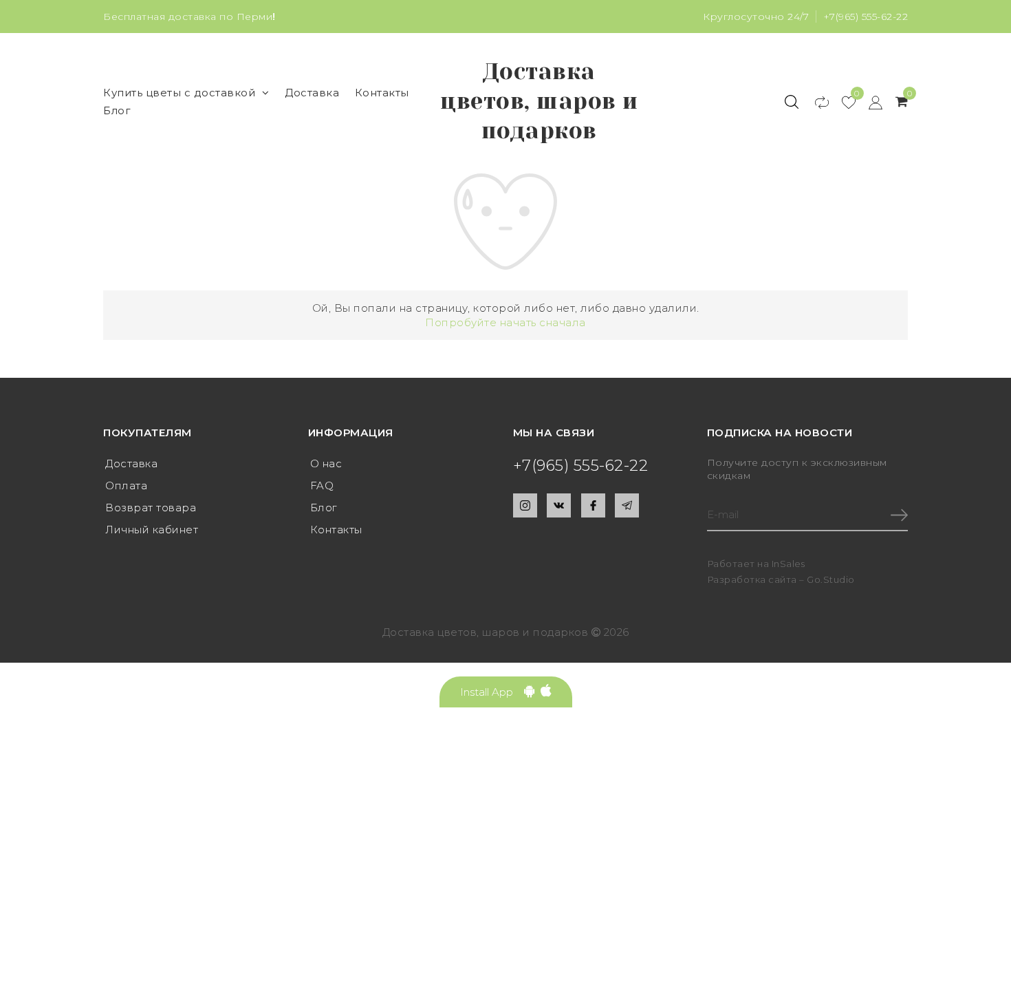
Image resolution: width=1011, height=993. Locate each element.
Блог (117, 110)
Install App (492, 691)
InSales (788, 563)
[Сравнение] (815, 102)
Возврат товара (150, 507)
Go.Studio (831, 579)
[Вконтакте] (559, 505)
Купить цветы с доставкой (179, 92)
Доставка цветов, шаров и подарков (539, 101)
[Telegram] (627, 505)
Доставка (312, 92)
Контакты (382, 92)
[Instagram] (525, 505)
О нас (326, 463)
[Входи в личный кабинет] (869, 102)
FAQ (322, 485)
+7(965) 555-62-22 (866, 16)
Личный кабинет (151, 529)
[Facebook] (593, 505)
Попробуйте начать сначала (505, 322)
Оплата (126, 485)
